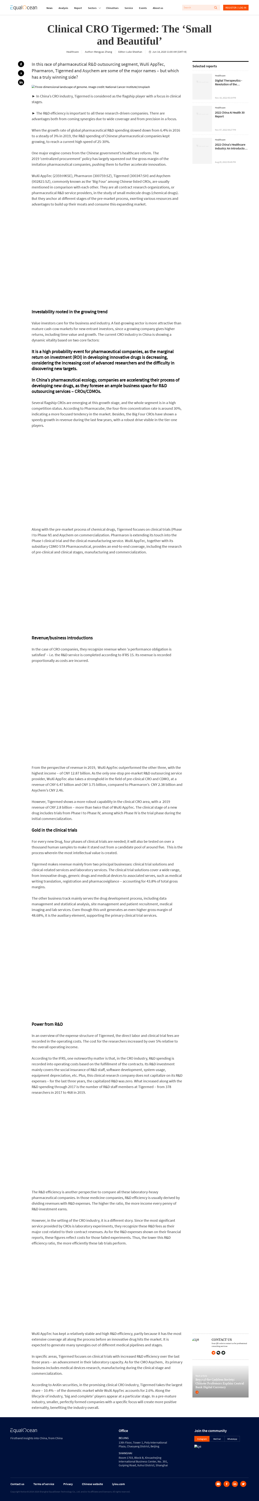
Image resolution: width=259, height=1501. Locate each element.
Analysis (63, 8)
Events (143, 8)
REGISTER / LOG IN (235, 7)
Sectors (92, 8)
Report (78, 8)
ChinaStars (112, 8)
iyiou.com (118, 1484)
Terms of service (43, 1484)
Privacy (68, 1484)
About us (158, 8)
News (49, 8)
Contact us (17, 1484)
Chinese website (92, 1484)
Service (129, 8)
